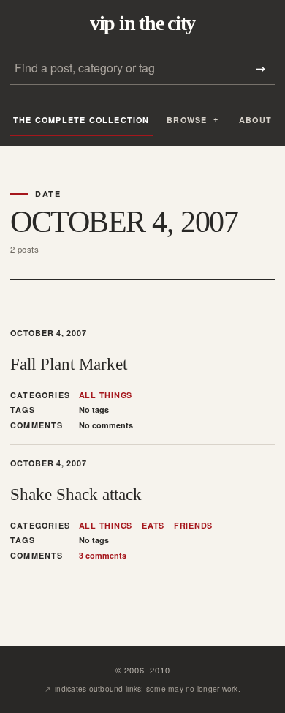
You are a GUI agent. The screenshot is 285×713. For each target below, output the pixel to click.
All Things (106, 395)
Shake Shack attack (76, 494)
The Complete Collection (81, 119)
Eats (153, 525)
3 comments (102, 555)
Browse (187, 119)
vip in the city (142, 23)
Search (260, 68)
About (255, 119)
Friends (193, 525)
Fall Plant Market (68, 363)
